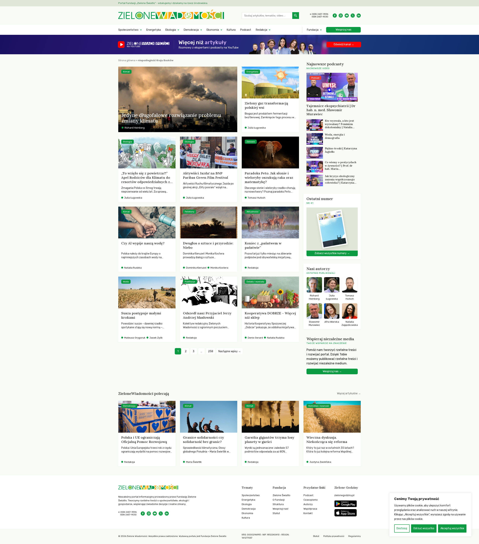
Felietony (189, 212)
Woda (126, 282)
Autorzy (308, 504)
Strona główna (126, 60)
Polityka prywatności (333, 536)
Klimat (126, 72)
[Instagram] (341, 15)
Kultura (231, 29)
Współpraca (310, 508)
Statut (276, 513)
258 (210, 351)
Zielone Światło (281, 495)
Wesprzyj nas (343, 29)
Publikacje (190, 282)
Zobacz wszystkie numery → (332, 253)
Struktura (278, 504)
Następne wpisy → (229, 351)
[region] (430, 515)
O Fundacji (279, 499)
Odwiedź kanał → (344, 44)
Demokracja (191, 29)
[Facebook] (335, 15)
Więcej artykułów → (349, 393)
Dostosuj (401, 528)
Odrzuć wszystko (423, 528)
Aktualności (252, 212)
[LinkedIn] (359, 15)
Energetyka (153, 29)
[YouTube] (347, 15)
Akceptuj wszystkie (452, 528)
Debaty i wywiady (255, 282)
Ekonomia (212, 29)
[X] (353, 15)
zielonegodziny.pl (344, 495)
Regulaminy (354, 536)
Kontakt (307, 513)
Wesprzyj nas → (332, 371)
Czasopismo (310, 499)
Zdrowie (251, 142)
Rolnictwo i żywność (318, 406)
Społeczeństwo (128, 29)
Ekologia (170, 29)
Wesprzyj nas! (280, 508)
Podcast (245, 29)
